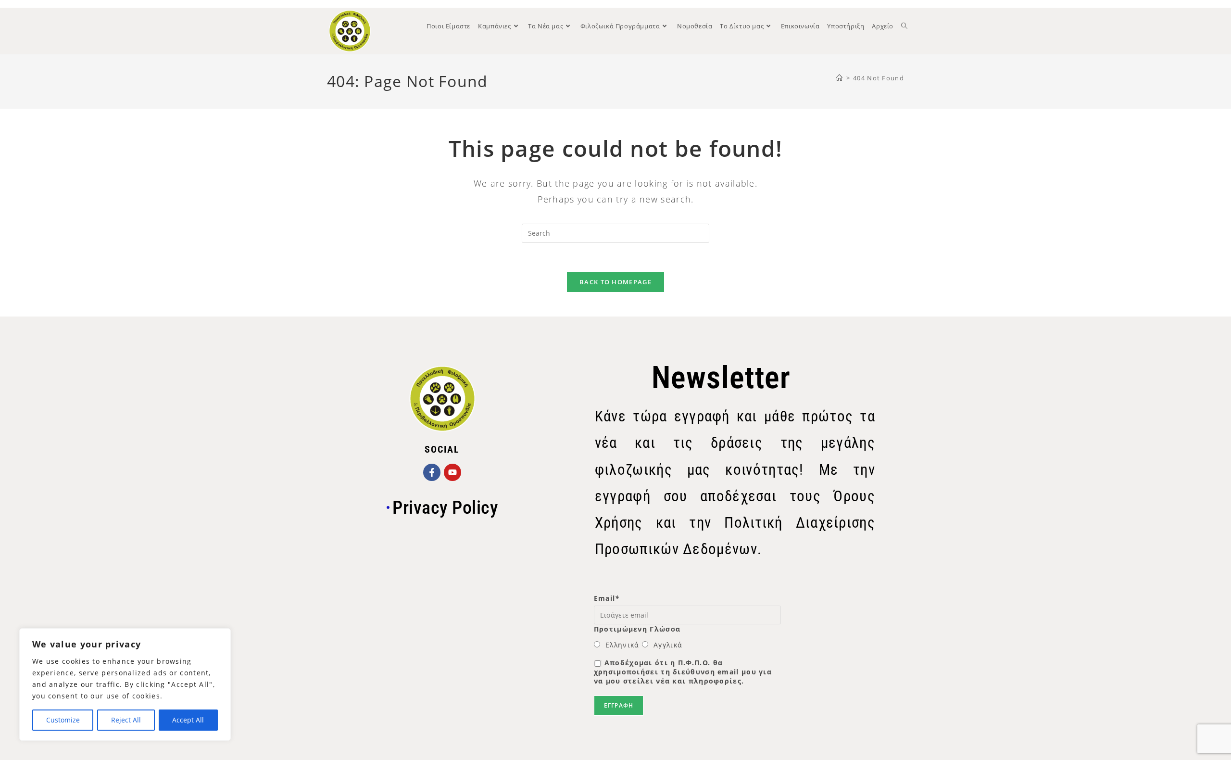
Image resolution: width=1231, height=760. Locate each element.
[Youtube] (452, 472)
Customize (63, 719)
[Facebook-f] (431, 472)
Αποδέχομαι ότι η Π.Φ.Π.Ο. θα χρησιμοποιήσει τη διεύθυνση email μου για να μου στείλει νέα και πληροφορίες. (683, 671)
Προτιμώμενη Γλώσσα (637, 628)
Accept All (188, 719)
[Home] (839, 78)
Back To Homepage (615, 282)
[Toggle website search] (904, 26)
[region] (125, 684)
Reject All (126, 719)
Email (607, 598)
